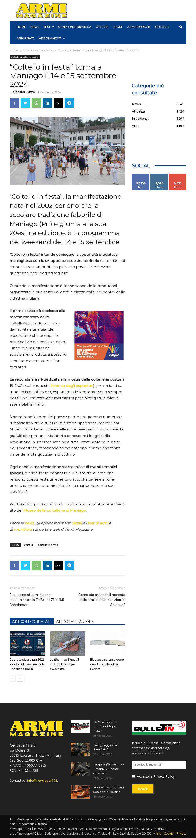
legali (77, 523)
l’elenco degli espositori (72, 385)
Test (47, 26)
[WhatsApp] (36, 103)
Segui (159, 175)
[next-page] (20, 679)
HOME (21, 26)
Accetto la (144, 776)
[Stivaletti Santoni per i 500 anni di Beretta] (80, 792)
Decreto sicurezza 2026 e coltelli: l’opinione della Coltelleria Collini (27, 664)
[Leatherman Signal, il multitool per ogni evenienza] (67, 643)
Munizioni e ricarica (74, 26)
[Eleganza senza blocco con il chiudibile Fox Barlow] (107, 643)
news (29, 523)
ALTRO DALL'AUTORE (75, 621)
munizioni (23, 529)
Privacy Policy (163, 776)
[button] (180, 27)
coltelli (28, 545)
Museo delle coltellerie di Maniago (54, 510)
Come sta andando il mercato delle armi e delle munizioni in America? (101, 600)
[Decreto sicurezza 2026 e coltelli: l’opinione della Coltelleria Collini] (27, 643)
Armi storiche (139, 26)
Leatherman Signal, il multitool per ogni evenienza (64, 664)
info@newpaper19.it (42, 780)
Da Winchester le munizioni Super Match (105, 726)
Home (14, 50)
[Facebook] (14, 103)
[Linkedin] (47, 103)
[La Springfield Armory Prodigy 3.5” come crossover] (80, 769)
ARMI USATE (26, 38)
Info (159, 834)
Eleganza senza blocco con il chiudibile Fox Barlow (107, 664)
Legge (118, 26)
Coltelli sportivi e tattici (37, 50)
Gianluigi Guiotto (24, 92)
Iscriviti (177, 175)
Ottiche (102, 26)
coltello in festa (48, 545)
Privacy (181, 834)
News (34, 26)
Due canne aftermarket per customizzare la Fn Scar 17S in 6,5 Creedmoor (37, 600)
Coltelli (162, 26)
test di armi (98, 523)
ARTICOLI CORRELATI (31, 621)
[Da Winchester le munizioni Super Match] (80, 726)
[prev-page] (13, 679)
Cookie (169, 834)
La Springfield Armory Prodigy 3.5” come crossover (108, 769)
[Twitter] (25, 103)
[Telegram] (69, 103)
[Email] (58, 103)
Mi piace (141, 175)
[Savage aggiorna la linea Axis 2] (80, 749)
